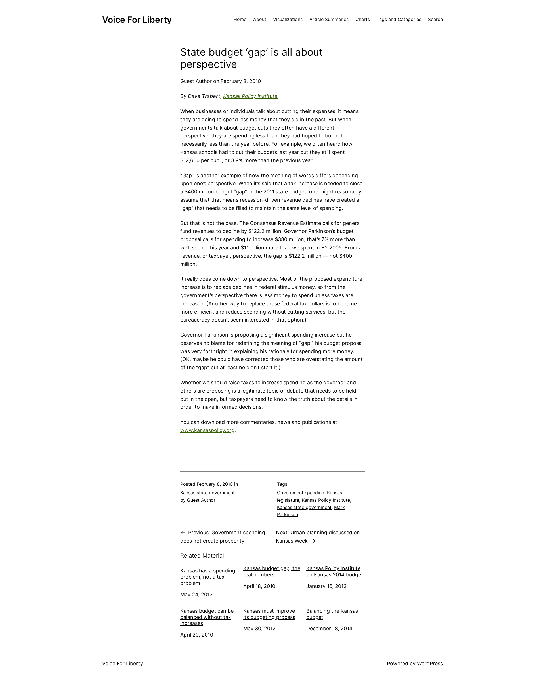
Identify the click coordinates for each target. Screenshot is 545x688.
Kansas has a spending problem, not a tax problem (207, 577)
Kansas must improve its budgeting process (269, 614)
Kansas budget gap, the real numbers (271, 571)
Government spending (300, 492)
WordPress (430, 663)
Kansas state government (207, 492)
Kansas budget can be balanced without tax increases (207, 617)
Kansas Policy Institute (250, 96)
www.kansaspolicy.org (207, 430)
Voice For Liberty (137, 19)
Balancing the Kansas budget (332, 614)
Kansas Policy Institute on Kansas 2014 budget (334, 571)
